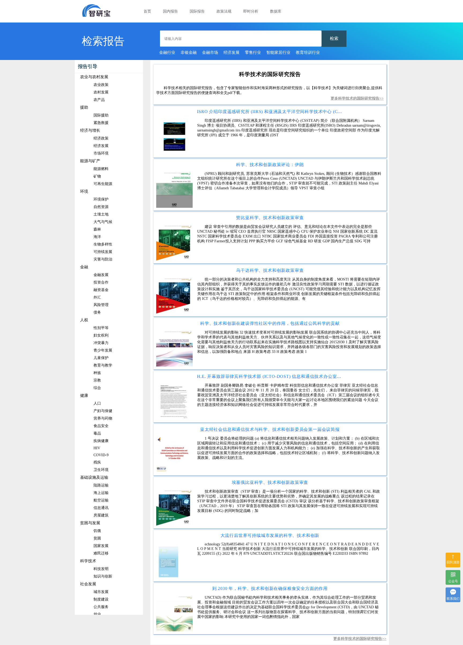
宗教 (97, 380)
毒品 (97, 433)
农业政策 (101, 85)
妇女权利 (101, 335)
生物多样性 (103, 244)
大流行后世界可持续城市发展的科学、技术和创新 (270, 535)
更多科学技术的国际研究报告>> (357, 98)
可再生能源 (103, 184)
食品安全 (101, 426)
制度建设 (101, 599)
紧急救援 (101, 123)
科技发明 (101, 569)
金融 (84, 267)
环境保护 (101, 199)
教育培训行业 (308, 52)
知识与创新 (103, 576)
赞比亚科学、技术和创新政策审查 (270, 217)
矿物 (97, 176)
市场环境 (101, 153)
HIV (97, 448)
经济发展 (231, 52)
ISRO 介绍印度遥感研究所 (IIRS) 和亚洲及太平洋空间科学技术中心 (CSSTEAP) (270, 111)
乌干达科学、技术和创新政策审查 (270, 270)
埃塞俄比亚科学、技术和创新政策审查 (270, 482)
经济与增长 (90, 130)
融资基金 (101, 290)
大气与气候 (103, 222)
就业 (97, 614)
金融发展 (101, 275)
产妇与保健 (103, 411)
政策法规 (224, 11)
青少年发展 (103, 350)
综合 (97, 388)
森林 (97, 229)
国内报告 (170, 11)
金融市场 (210, 52)
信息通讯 (101, 508)
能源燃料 (101, 169)
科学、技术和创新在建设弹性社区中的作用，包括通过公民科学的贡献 (270, 323)
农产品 (99, 100)
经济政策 (101, 138)
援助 (84, 107)
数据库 (275, 11)
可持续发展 (103, 252)
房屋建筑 (101, 515)
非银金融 (189, 52)
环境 (84, 191)
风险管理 (101, 305)
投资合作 (101, 282)
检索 (334, 38)
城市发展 (101, 592)
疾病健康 (101, 441)
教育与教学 (103, 365)
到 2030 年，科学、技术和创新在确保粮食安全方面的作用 (270, 588)
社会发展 (88, 584)
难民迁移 (101, 553)
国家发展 (101, 546)
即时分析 (250, 11)
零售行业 (253, 52)
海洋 (97, 237)
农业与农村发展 (94, 77)
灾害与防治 (103, 259)
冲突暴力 (101, 343)
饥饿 (97, 531)
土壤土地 (101, 214)
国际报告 (197, 11)
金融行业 (167, 52)
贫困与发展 (90, 523)
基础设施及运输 (94, 477)
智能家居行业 (278, 52)
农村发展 (101, 92)
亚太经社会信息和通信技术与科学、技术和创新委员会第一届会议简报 (270, 429)
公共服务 (101, 607)
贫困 (97, 538)
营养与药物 (103, 418)
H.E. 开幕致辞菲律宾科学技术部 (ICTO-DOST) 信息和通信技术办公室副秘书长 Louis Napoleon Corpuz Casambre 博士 (270, 376)
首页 (147, 11)
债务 (97, 312)
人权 (84, 320)
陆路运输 (101, 485)
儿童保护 (101, 358)
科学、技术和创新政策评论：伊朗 (270, 164)
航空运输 (101, 500)
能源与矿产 (90, 161)
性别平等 (101, 328)
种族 (97, 373)
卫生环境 (101, 470)
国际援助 (101, 115)
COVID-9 (101, 455)
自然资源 (101, 207)
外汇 (97, 297)
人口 (97, 403)
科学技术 (88, 561)
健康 (84, 395)
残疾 (97, 462)
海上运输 (101, 493)
